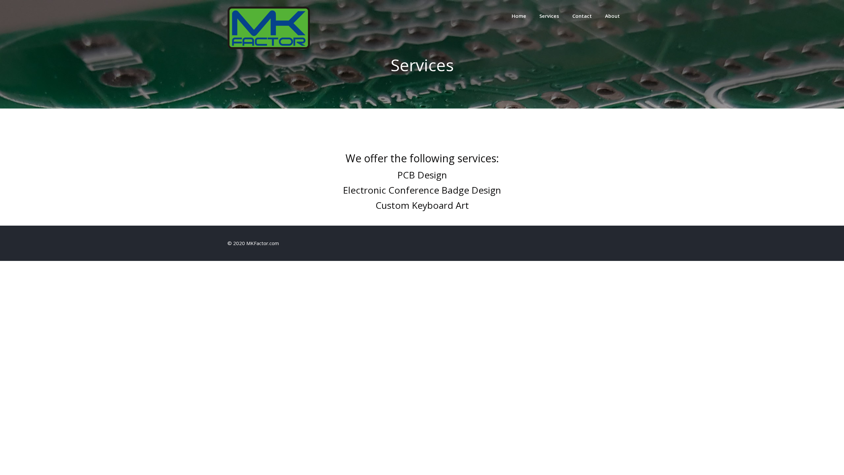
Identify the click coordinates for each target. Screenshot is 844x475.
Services (549, 16)
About (612, 16)
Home (519, 16)
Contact (582, 16)
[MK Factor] (268, 47)
